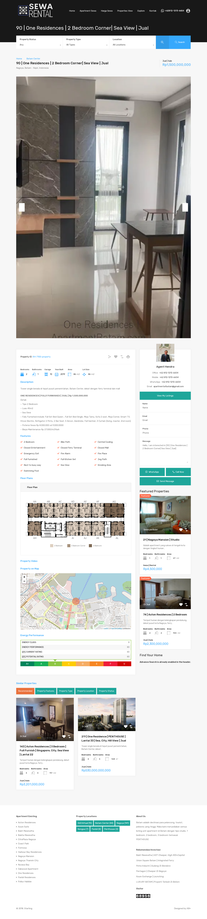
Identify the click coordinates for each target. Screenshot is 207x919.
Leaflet (106, 628)
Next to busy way (32, 465)
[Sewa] (34, 17)
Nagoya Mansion (26, 856)
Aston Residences (27, 822)
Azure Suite (23, 826)
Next (185, 207)
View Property (45, 732)
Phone (145, 429)
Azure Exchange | (150, 876)
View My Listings (165, 395)
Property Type (73, 39)
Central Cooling (105, 442)
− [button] (24, 581)
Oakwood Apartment (28, 869)
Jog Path (102, 459)
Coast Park (23, 843)
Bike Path (65, 442)
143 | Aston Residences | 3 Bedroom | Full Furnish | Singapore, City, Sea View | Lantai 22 (44, 750)
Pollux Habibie (25, 881)
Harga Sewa (107, 11)
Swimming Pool (31, 471)
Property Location (85, 691)
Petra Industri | (153, 866)
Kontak (152, 11)
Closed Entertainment (34, 447)
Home (72, 11)
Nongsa (83, 829)
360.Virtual (85, 823)
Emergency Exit (31, 453)
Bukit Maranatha (26, 831)
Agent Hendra (165, 366)
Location (117, 39)
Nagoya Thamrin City (28, 860)
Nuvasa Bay (23, 864)
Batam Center (33, 58)
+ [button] (24, 577)
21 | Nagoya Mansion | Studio (161, 539)
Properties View (125, 11)
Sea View (65, 465)
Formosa (22, 848)
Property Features (45, 691)
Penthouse (111, 829)
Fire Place (102, 453)
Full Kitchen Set (68, 459)
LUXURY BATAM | (158, 882)
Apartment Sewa (88, 11)
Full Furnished (30, 459)
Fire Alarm (65, 453)
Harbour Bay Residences (30, 852)
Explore (141, 11)
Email (145, 416)
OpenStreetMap (116, 628)
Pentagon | (151, 871)
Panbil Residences (27, 877)
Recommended (25, 691)
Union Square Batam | (155, 860)
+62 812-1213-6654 (168, 373)
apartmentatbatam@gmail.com (168, 386)
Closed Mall (103, 447)
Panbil (96, 829)
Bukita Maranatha (26, 835)
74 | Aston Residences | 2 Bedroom (165, 614)
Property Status (28, 39)
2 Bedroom (29, 442)
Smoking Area (104, 465)
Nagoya (123, 823)
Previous (22, 207)
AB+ (189, 908)
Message (146, 441)
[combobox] (39, 45)
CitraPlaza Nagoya (27, 839)
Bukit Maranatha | (160, 855)
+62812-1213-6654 (174, 11)
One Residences (26, 873)
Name (145, 404)
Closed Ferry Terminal (71, 447)
